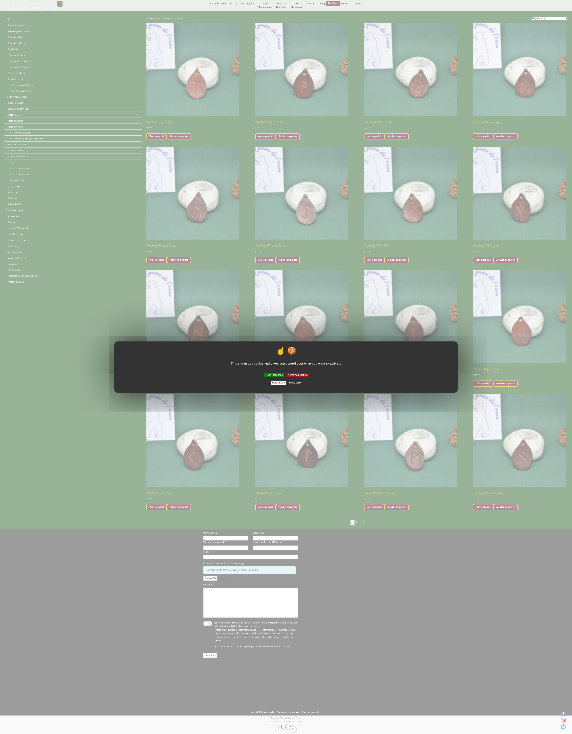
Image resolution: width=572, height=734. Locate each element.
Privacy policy (294, 382)
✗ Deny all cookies (297, 375)
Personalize (278, 382)
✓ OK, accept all (274, 375)
